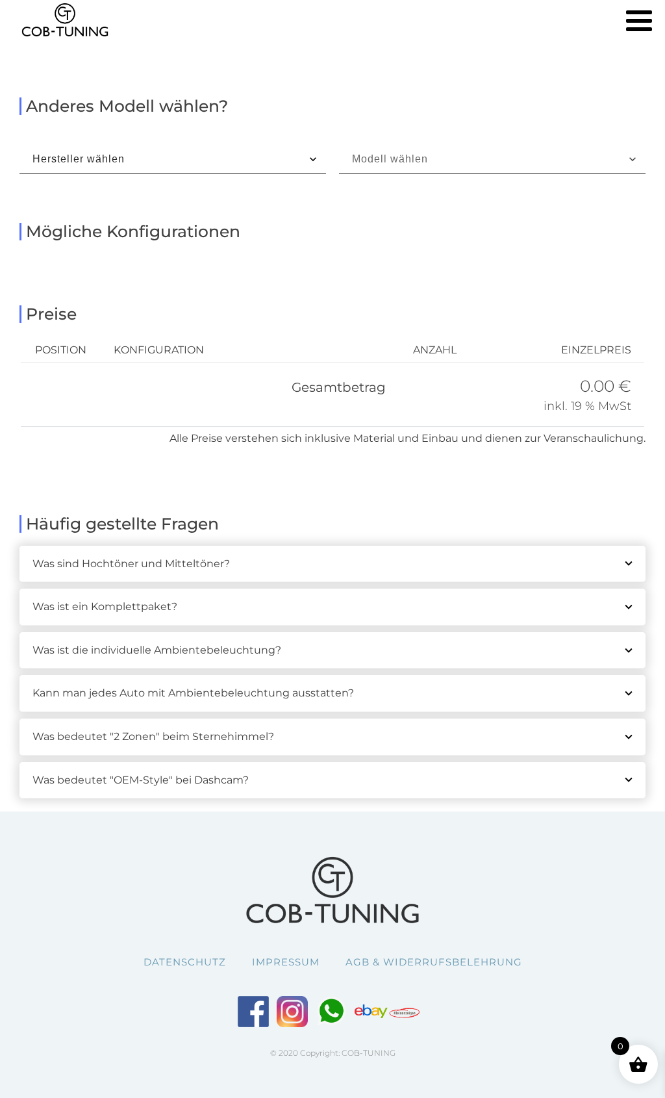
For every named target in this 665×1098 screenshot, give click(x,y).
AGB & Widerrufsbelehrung (433, 962)
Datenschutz (185, 962)
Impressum (286, 962)
